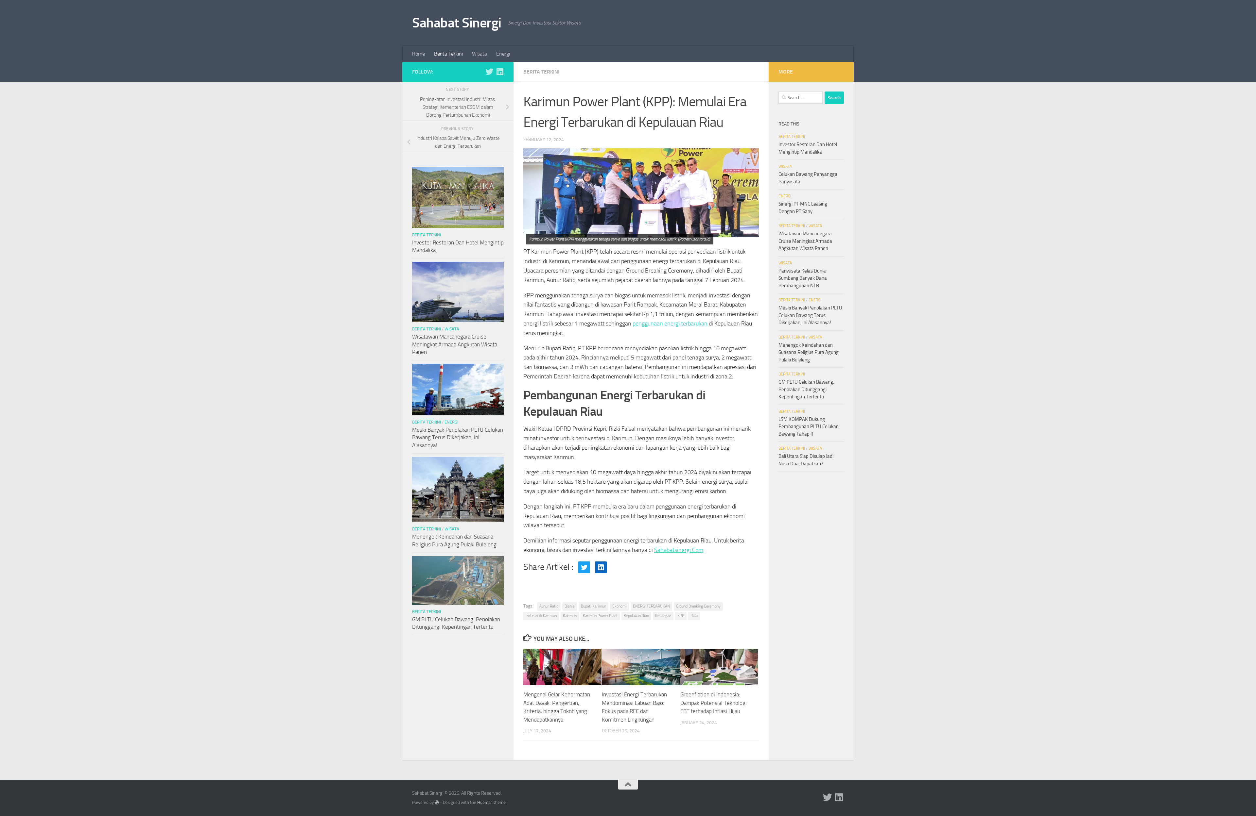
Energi (503, 54)
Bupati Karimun (593, 606)
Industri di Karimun (541, 615)
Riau (694, 615)
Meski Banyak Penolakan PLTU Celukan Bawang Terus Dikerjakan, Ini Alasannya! (457, 437)
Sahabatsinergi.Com (678, 550)
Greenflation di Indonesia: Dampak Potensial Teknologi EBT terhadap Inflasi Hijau (713, 702)
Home (418, 54)
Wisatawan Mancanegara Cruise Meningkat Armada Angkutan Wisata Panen (454, 344)
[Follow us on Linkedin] (500, 71)
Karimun (570, 615)
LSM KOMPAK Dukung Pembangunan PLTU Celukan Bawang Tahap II (808, 426)
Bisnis (570, 606)
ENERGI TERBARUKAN (651, 606)
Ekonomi (619, 606)
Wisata (479, 54)
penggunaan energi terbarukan (670, 323)
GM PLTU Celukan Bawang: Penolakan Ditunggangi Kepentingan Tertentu (806, 389)
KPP (680, 615)
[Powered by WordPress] (437, 802)
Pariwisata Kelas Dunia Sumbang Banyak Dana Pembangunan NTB (802, 278)
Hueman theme (491, 802)
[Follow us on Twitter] (489, 71)
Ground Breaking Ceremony (698, 606)
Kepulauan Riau (636, 615)
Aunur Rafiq (548, 606)
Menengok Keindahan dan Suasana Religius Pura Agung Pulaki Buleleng (808, 352)
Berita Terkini (448, 54)
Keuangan (663, 615)
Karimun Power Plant (600, 615)
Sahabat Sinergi (456, 23)
